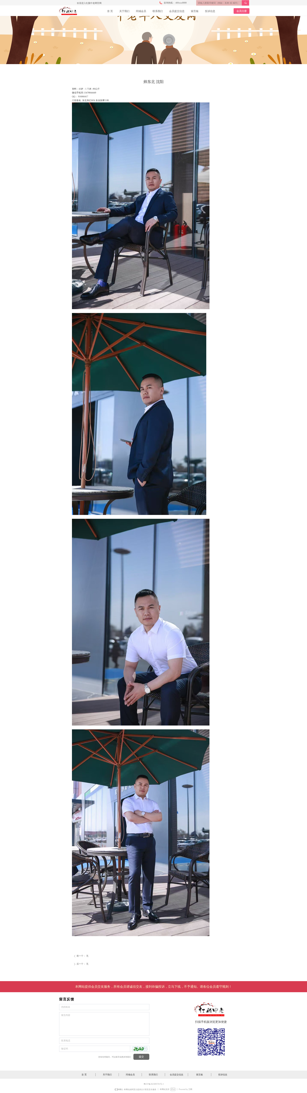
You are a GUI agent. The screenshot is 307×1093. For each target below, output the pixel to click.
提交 (141, 1056)
